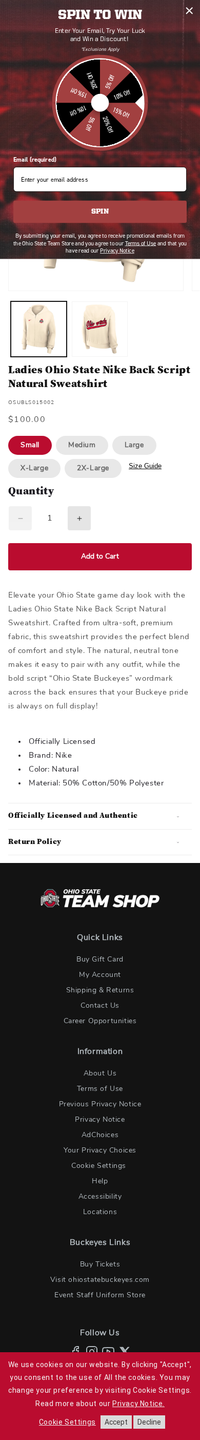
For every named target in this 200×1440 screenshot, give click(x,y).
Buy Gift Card (100, 959)
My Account (100, 974)
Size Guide (145, 466)
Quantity (31, 492)
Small (30, 445)
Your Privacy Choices (100, 1150)
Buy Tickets (100, 1264)
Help (100, 1181)
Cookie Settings (98, 1165)
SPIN (100, 212)
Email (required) (34, 160)
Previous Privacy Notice (100, 1104)
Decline (149, 1422)
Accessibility (100, 1196)
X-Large (34, 468)
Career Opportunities (100, 1021)
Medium (82, 445)
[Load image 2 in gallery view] (100, 329)
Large (134, 445)
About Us (100, 1073)
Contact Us (100, 1005)
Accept (116, 1422)
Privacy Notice (100, 1119)
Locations (100, 1212)
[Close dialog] (189, 11)
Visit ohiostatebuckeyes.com (100, 1279)
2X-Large (93, 468)
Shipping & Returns (100, 990)
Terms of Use (100, 1088)
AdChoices (100, 1135)
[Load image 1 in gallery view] (39, 329)
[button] (100, 816)
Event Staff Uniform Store (100, 1295)
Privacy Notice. (138, 1403)
